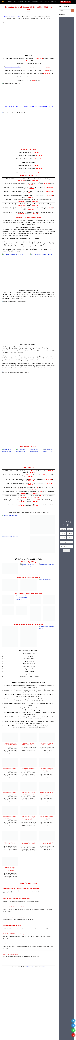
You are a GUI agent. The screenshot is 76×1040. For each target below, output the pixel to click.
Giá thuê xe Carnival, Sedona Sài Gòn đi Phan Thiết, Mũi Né (10, 869)
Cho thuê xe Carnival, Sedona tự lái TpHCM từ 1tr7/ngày (10, 744)
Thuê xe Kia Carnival (12, 1)
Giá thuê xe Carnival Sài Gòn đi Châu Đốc (47, 769)
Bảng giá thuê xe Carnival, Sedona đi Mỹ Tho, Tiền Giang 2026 (28, 818)
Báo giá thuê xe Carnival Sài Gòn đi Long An (46, 817)
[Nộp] (72, 10)
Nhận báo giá (66, 550)
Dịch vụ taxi (46, 1)
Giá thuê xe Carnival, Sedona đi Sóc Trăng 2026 (28, 743)
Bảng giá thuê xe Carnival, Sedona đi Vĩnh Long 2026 (10, 793)
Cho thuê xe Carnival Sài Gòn (11, 16)
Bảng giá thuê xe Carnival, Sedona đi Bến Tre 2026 (10, 817)
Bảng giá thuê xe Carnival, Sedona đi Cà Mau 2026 (10, 769)
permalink (43, 966)
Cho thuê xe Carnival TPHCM (24, 1)
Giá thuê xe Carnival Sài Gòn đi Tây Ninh (47, 842)
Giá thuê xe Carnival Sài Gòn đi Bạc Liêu (28, 769)
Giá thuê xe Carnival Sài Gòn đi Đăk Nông (47, 743)
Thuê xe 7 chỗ (53, 1)
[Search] (58, 1)
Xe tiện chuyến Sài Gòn (37, 1)
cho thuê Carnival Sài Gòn (12, 67)
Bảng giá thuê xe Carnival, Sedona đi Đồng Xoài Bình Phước (28, 843)
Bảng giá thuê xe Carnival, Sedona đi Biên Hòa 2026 (28, 793)
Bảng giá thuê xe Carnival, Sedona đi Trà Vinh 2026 (47, 793)
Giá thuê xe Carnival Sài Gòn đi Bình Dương (10, 842)
